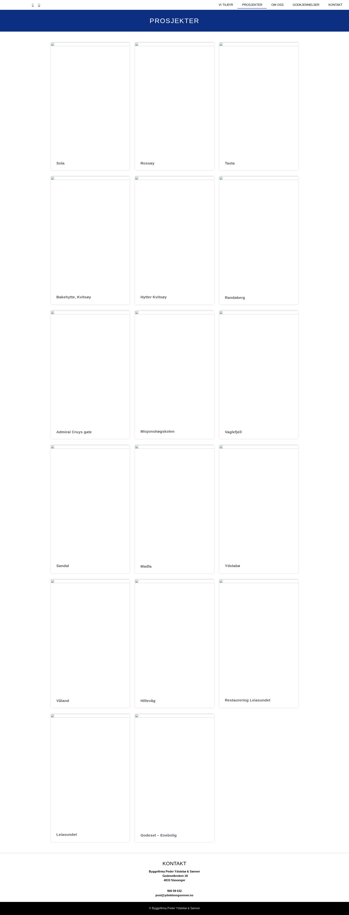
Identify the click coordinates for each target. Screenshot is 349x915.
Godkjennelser (306, 5)
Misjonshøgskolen (157, 431)
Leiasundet (66, 834)
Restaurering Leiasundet (247, 700)
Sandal (62, 566)
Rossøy (148, 163)
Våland (62, 701)
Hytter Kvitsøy (154, 297)
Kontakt (335, 5)
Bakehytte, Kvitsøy (73, 297)
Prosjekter (252, 5)
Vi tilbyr (226, 5)
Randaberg (235, 297)
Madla (146, 566)
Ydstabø (232, 566)
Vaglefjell (233, 432)
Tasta (230, 163)
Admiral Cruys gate (74, 432)
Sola (60, 163)
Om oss (277, 5)
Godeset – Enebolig (159, 835)
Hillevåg (148, 701)
